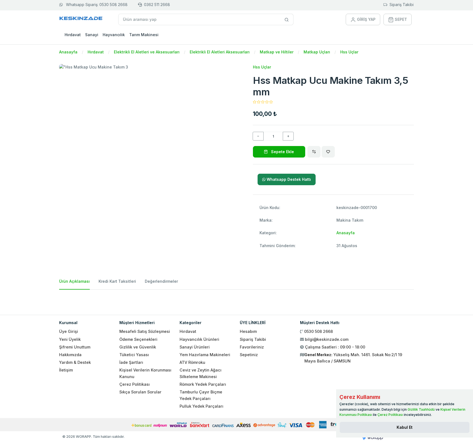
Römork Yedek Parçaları (203, 384)
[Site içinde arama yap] (286, 19)
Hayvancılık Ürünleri (199, 339)
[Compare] (314, 152)
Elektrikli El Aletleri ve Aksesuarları (147, 52)
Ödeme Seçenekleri (138, 339)
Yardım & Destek (75, 362)
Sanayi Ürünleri (195, 347)
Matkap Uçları (317, 52)
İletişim (66, 370)
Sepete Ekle (282, 151)
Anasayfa (68, 52)
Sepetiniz (249, 354)
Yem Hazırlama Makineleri (205, 354)
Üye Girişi (68, 331)
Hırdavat (73, 34)
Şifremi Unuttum (74, 347)
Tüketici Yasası (134, 354)
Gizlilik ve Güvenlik (137, 347)
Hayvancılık (114, 34)
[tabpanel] (236, 300)
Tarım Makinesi (143, 34)
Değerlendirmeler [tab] (161, 281)
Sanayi (91, 34)
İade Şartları (131, 362)
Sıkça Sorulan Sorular (140, 392)
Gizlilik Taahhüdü (421, 409)
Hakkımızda (70, 354)
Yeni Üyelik (70, 339)
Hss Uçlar (349, 52)
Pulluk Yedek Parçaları (201, 406)
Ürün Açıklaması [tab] (74, 281)
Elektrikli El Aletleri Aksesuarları (220, 52)
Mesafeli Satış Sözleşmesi (144, 331)
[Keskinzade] (81, 19)
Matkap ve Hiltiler (276, 52)
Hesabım (248, 331)
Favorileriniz (252, 347)
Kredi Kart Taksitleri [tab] (117, 281)
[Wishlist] (328, 152)
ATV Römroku (192, 362)
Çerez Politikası (134, 384)
